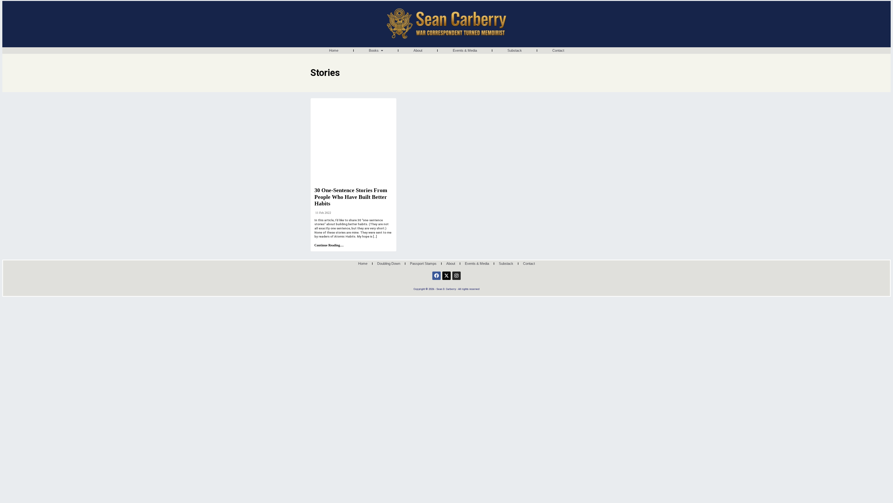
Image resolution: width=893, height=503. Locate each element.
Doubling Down (388, 263)
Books (374, 50)
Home (333, 50)
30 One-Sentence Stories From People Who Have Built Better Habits (350, 197)
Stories (323, 179)
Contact (558, 50)
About (417, 50)
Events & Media (465, 50)
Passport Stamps (423, 263)
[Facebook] (436, 276)
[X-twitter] (446, 276)
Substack (514, 50)
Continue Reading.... (329, 245)
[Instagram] (456, 276)
